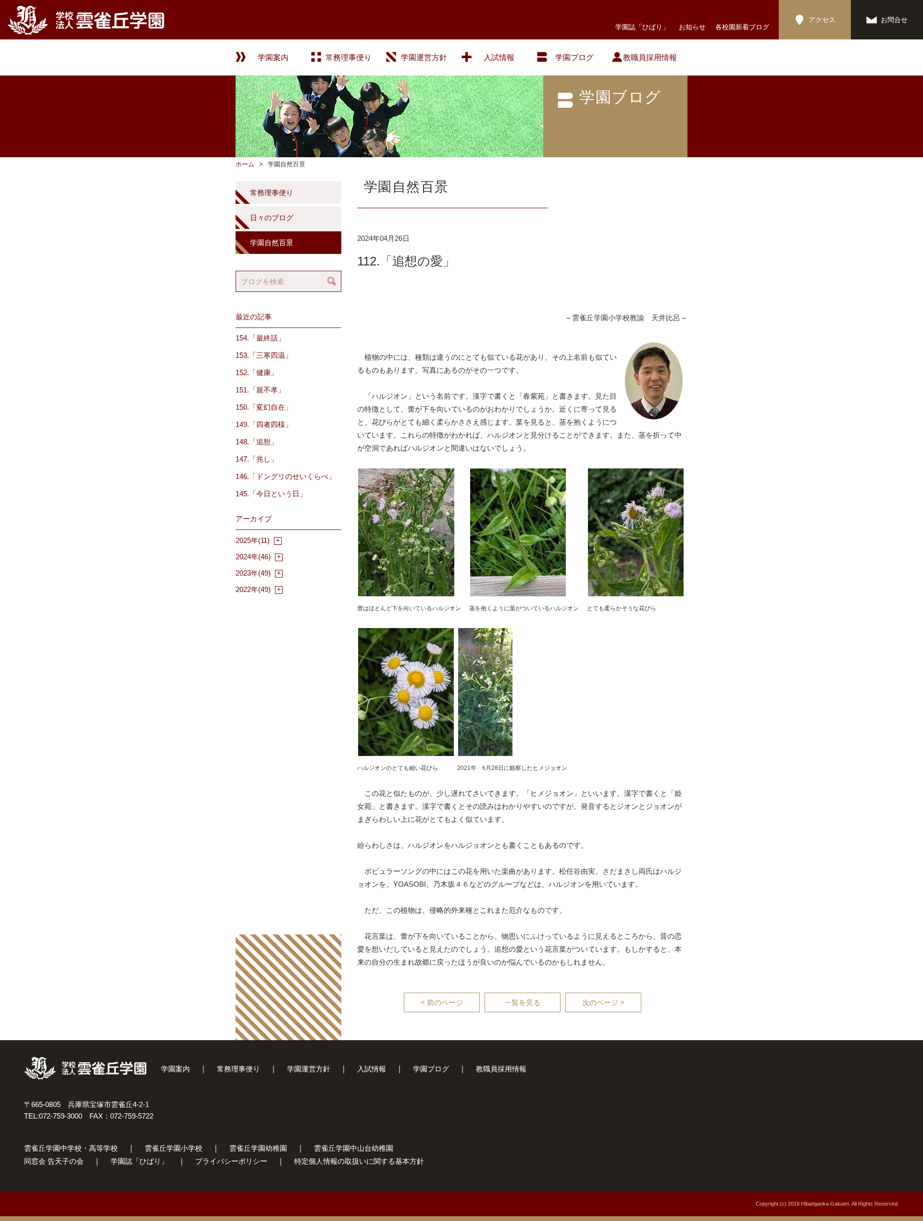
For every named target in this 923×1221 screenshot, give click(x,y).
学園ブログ (431, 1069)
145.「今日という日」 (271, 494)
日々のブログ (271, 218)
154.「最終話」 (260, 338)
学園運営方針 (424, 57)
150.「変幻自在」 (264, 407)
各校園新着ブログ (742, 27)
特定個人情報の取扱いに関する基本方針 (359, 1161)
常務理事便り (348, 57)
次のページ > (603, 1002)
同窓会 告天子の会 (54, 1161)
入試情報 (499, 57)
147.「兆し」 (257, 459)
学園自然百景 (271, 243)
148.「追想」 (257, 442)
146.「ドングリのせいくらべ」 (286, 476)
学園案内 (175, 1069)
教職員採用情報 (650, 57)
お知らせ (692, 27)
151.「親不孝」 (260, 390)
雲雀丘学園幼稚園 (258, 1148)
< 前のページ (442, 1002)
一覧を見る (522, 1002)
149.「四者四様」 (264, 424)
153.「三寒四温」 (264, 355)
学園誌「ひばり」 (642, 27)
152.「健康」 (257, 372)
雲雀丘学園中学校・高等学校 (71, 1148)
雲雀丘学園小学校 (173, 1148)
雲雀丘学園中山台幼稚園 (353, 1148)
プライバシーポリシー (231, 1161)
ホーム (245, 164)
